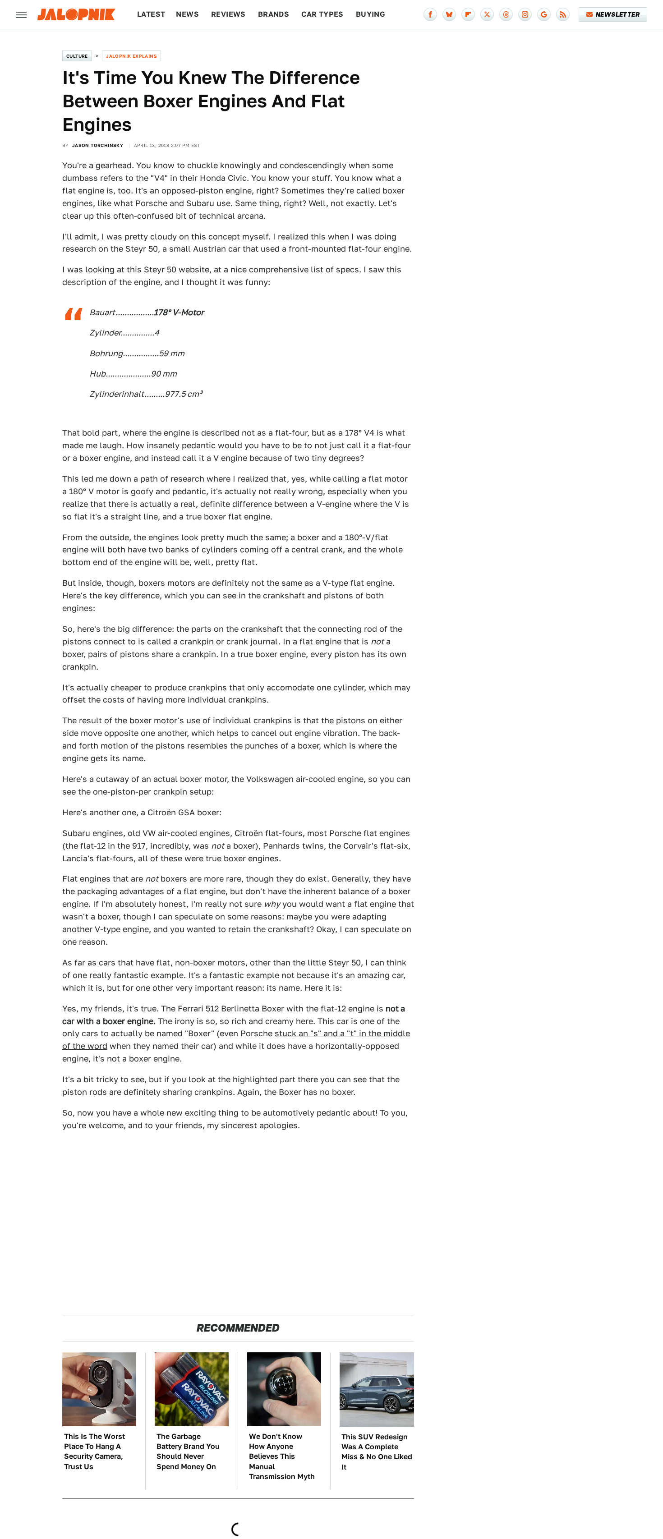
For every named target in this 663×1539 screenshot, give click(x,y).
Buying (370, 14)
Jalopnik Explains (131, 56)
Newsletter (618, 14)
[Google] (544, 14)
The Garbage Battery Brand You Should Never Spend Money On (188, 1451)
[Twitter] (487, 14)
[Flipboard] (468, 14)
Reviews (228, 14)
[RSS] (563, 14)
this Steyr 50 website (168, 269)
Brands (273, 14)
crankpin (197, 641)
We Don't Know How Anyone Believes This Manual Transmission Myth (282, 1456)
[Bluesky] (449, 14)
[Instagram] (525, 14)
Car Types (322, 14)
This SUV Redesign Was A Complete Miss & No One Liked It (376, 1452)
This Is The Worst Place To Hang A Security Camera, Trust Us (94, 1451)
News (187, 14)
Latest (151, 14)
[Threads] (506, 14)
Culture (77, 56)
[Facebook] (430, 14)
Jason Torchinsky (97, 145)
